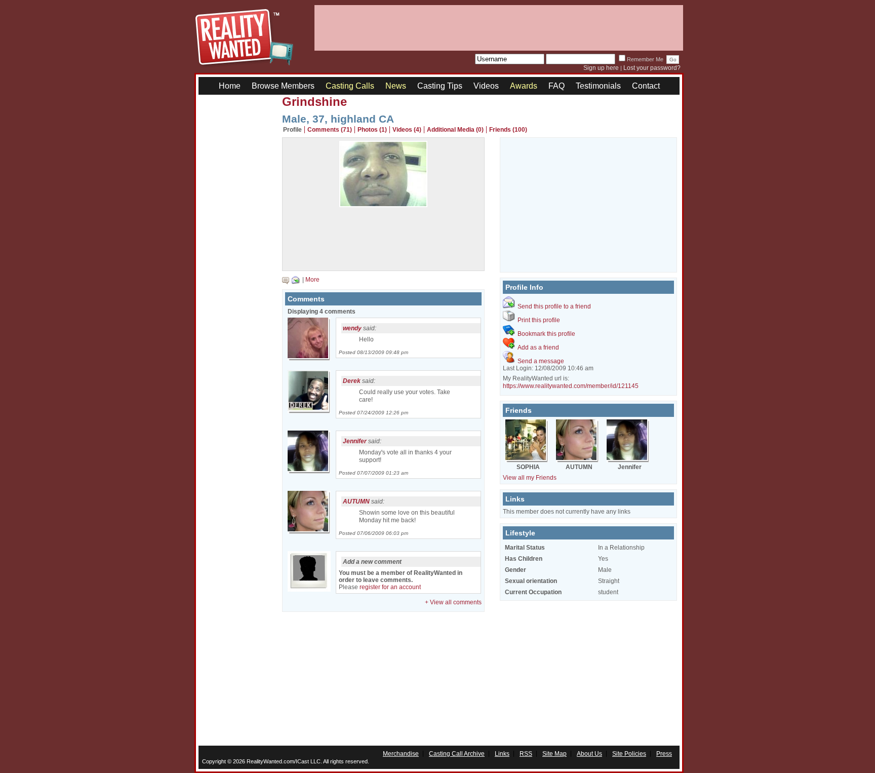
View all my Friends (529, 477)
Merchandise (401, 753)
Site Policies (629, 753)
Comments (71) (329, 129)
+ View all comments (453, 602)
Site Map (554, 753)
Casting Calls (350, 86)
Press (664, 753)
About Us (589, 753)
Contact (646, 86)
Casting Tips (439, 86)
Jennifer (355, 441)
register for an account (390, 587)
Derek (352, 380)
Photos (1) (372, 129)
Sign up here (601, 67)
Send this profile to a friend (554, 306)
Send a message (541, 361)
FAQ (556, 86)
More (312, 279)
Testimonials (598, 86)
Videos (486, 86)
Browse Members (283, 86)
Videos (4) (406, 129)
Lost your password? (652, 67)
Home (230, 86)
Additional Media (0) (455, 129)
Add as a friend (538, 347)
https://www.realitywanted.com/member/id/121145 (571, 386)
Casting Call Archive (457, 753)
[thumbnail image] (383, 205)
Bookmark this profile (546, 333)
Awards (523, 86)
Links (502, 753)
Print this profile (539, 320)
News (395, 86)
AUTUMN (356, 501)
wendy (352, 328)
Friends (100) (508, 129)
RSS (526, 753)
